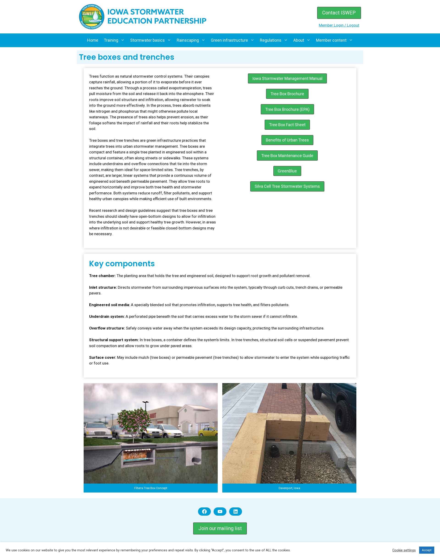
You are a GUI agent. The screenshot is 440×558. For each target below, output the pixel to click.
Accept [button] (427, 550)
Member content (331, 40)
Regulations (270, 40)
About (298, 40)
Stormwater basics (147, 40)
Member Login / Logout (339, 25)
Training (111, 40)
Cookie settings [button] (404, 550)
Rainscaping (188, 40)
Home (92, 40)
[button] (151, 438)
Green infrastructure (229, 40)
